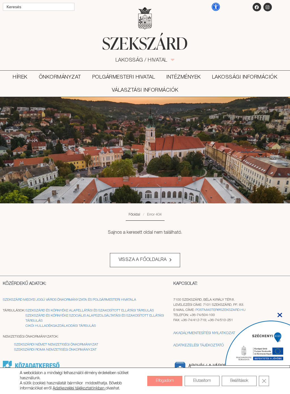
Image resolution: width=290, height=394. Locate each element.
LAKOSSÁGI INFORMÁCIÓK (245, 77)
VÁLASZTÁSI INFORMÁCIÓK (145, 90)
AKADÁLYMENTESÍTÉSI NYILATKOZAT (204, 333)
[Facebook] (257, 7)
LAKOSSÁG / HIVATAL (145, 60)
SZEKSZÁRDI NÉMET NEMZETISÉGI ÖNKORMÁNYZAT (56, 344)
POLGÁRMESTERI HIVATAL (123, 77)
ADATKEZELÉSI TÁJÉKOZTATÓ (198, 345)
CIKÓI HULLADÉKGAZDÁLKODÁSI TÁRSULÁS (60, 325)
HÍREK (20, 77)
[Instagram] (267, 7)
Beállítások (239, 381)
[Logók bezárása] (279, 313)
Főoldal (134, 214)
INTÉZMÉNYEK (183, 77)
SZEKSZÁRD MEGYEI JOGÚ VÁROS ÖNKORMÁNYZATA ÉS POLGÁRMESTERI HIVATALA (69, 299)
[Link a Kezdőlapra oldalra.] (145, 43)
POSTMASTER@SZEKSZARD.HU (220, 309)
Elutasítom (202, 381)
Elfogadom (165, 381)
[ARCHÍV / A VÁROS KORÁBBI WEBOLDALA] (179, 367)
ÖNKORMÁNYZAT (60, 77)
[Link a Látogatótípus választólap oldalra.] (145, 18)
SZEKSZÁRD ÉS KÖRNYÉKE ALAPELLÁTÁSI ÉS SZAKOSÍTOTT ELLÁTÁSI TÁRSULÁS (89, 310)
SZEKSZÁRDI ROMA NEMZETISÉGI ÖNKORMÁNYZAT (55, 349)
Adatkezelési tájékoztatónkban (79, 388)
